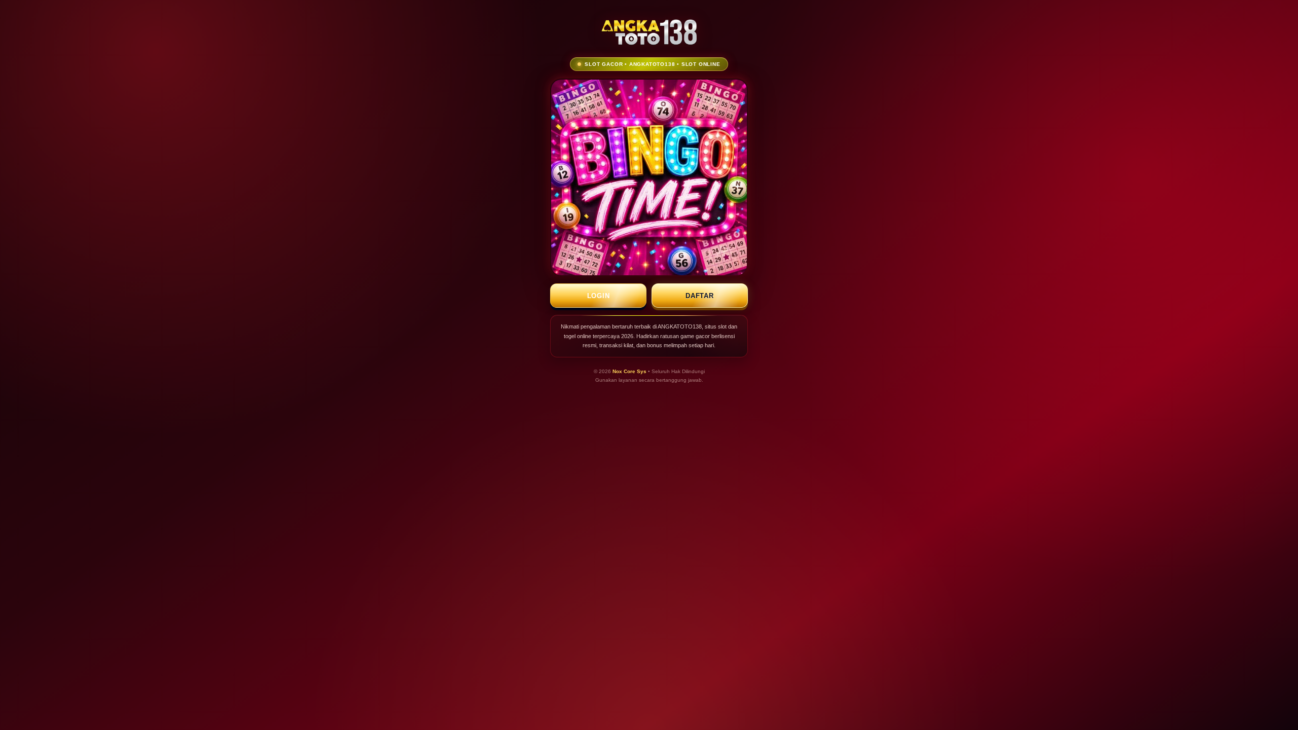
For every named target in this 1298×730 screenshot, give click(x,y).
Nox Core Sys (629, 371)
